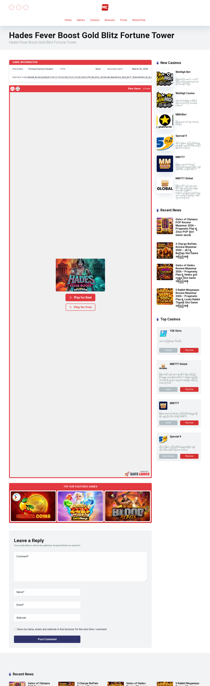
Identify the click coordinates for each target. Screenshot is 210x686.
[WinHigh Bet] (165, 85)
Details (168, 350)
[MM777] (165, 171)
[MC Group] (105, 7)
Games (81, 20)
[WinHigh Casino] (165, 107)
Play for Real (83, 297)
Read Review (168, 456)
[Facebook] (11, 7)
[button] (80, 275)
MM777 (180, 157)
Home (68, 20)
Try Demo (33, 506)
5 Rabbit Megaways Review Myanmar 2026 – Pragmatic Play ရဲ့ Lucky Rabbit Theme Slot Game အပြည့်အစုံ (188, 297)
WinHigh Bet (183, 72)
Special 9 (181, 135)
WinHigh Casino (185, 93)
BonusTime (138, 20)
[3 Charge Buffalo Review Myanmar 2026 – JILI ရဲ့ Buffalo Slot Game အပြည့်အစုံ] (165, 257)
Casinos (94, 20)
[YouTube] (18, 7)
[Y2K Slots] (163, 336)
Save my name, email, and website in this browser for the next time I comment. (62, 629)
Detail (168, 389)
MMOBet (181, 114)
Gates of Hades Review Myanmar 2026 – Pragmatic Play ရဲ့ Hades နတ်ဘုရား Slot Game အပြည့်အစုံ (186, 273)
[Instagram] (25, 7)
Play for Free (83, 307)
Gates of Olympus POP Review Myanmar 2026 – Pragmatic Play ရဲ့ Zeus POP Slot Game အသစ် (187, 227)
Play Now (189, 350)
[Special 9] (165, 149)
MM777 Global (184, 178)
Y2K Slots (176, 330)
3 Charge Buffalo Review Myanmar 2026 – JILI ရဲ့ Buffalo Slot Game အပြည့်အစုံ (187, 250)
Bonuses (110, 20)
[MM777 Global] (165, 192)
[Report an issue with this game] (12, 89)
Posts (123, 20)
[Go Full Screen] (18, 89)
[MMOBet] (165, 128)
